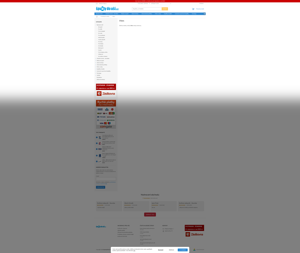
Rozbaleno (99, 77)
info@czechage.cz (169, 229)
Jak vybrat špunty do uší (145, 239)
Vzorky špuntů (101, 39)
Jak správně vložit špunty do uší (147, 243)
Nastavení (160, 250)
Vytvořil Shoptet (200, 249)
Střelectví (100, 54)
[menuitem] (99, 14)
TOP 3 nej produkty (144, 232)
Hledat (165, 8)
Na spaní (100, 27)
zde (134, 250)
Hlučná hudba (101, 37)
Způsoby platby (155, 3)
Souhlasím (183, 250)
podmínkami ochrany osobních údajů (106, 182)
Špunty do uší (100, 25)
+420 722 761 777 (169, 231)
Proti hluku (100, 44)
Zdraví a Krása (100, 63)
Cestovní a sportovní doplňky (104, 71)
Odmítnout (171, 250)
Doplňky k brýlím (100, 69)
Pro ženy (100, 42)
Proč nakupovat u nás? (145, 235)
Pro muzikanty (101, 35)
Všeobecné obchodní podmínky (125, 232)
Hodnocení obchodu (150, 194)
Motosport (100, 48)
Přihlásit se (100, 187)
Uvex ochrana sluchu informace (147, 228)
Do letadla (100, 46)
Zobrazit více (150, 214)
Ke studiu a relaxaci (102, 56)
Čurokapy (99, 73)
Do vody (100, 33)
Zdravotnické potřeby (102, 65)
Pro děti (100, 29)
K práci (100, 50)
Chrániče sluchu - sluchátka (103, 58)
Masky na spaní (100, 60)
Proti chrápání (101, 31)
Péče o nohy (100, 67)
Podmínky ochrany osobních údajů (125, 234)
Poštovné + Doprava (143, 3)
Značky (98, 75)
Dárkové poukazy (101, 79)
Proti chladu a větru (102, 52)
